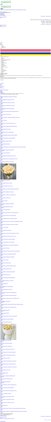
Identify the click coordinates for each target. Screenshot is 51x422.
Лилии (2, 72)
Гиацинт (2, 63)
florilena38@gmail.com (3, 415)
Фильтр (1, 42)
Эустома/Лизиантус (4, 65)
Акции (1, 90)
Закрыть (1, 4)
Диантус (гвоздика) (4, 70)
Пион (2, 67)
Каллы (2, 68)
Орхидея (2, 71)
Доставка (5, 9)
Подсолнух (2, 69)
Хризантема (3, 58)
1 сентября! (1, 83)
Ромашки (2, 66)
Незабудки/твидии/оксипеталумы (5, 59)
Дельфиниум (3, 64)
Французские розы (3, 60)
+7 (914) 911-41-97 (48, 16)
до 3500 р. (2, 46)
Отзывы (10, 9)
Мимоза (2, 61)
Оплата (8, 9)
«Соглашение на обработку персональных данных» (7, 418)
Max (0, 17)
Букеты (1, 84)
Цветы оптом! (2, 86)
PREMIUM (1, 87)
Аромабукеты (2, 92)
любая (2, 45)
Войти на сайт (3, 14)
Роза (1, 57)
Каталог (1, 9)
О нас (3, 9)
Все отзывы (2, 79)
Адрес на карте (2, 13)
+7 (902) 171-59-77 (43, 16)
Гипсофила (2, 62)
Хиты (1, 91)
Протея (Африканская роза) (5, 56)
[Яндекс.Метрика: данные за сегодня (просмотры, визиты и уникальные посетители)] (2, 421)
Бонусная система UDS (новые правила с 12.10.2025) (19, 9)
